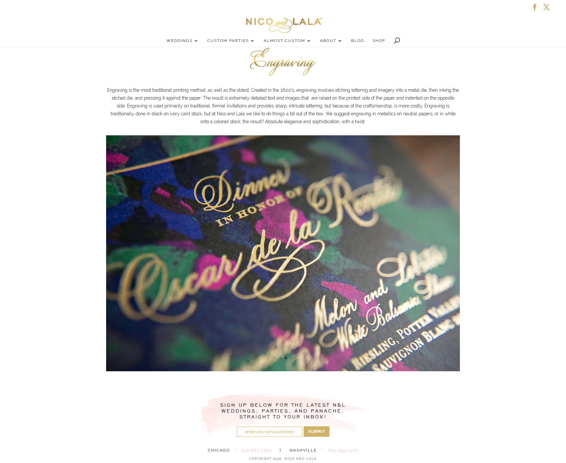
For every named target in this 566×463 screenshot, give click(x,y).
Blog (357, 40)
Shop (378, 40)
